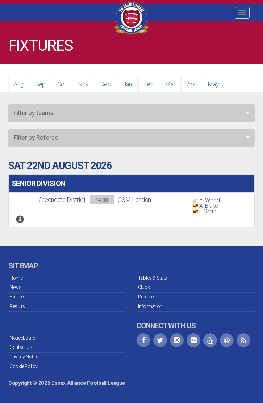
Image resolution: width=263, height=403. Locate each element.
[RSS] (243, 340)
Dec (105, 84)
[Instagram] (177, 340)
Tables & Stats (152, 278)
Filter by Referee (36, 137)
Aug (19, 84)
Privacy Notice (24, 356)
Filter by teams (34, 113)
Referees (147, 297)
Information (150, 306)
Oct (61, 84)
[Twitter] (160, 340)
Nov (83, 84)
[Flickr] (193, 340)
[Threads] (227, 340)
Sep (40, 84)
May (213, 84)
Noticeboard (22, 338)
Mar (170, 84)
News (16, 287)
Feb (149, 84)
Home (16, 278)
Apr (191, 84)
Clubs (144, 287)
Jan (127, 84)
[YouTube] (210, 340)
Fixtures (18, 297)
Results (17, 306)
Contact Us (21, 347)
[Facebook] (143, 340)
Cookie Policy (23, 366)
